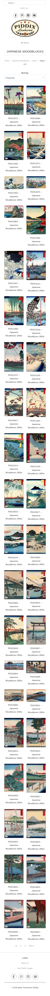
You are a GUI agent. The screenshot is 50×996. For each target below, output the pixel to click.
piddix (20, 988)
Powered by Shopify (30, 988)
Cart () (24, 8)
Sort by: (25, 73)
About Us (25, 963)
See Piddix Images (25, 968)
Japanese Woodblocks (25, 51)
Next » (32, 946)
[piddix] (25, 28)
